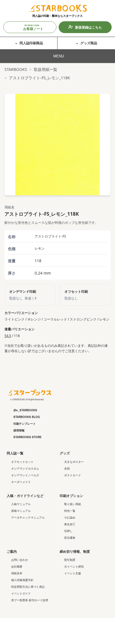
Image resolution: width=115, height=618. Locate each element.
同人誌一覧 (15, 453)
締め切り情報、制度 (75, 551)
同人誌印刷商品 (31, 42)
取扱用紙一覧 (45, 69)
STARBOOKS (15, 69)
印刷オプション (71, 495)
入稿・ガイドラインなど (25, 495)
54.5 (7, 335)
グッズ (65, 453)
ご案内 (12, 551)
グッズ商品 (88, 42)
